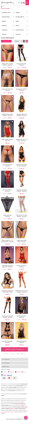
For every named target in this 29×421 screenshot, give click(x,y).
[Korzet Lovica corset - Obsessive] (21, 254)
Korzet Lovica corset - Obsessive (22, 266)
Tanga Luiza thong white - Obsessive (7, 89)
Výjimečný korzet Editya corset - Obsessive (21, 165)
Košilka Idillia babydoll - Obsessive (21, 342)
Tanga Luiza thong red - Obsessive (7, 165)
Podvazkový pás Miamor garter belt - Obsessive (7, 266)
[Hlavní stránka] (2, 6)
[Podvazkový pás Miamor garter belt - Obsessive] (7, 254)
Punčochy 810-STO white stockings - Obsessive (21, 215)
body (26, 407)
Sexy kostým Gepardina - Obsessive (7, 342)
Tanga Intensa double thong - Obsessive (22, 241)
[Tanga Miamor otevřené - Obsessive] (21, 78)
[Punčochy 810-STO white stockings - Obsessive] (21, 204)
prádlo (19, 403)
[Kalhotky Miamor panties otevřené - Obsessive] (7, 103)
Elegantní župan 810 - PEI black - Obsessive (21, 140)
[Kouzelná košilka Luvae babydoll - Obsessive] (21, 103)
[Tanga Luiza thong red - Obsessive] (7, 153)
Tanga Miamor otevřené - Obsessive (22, 89)
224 (21, 353)
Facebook (5, 372)
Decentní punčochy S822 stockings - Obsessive (7, 316)
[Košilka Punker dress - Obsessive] (21, 305)
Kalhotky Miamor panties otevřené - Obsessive (7, 115)
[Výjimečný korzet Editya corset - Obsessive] (21, 153)
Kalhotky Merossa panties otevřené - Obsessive (7, 64)
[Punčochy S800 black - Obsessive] (21, 53)
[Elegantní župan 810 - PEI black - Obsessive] (21, 128)
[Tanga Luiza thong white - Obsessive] (7, 78)
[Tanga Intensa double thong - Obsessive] (21, 229)
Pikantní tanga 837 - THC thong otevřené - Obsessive (7, 241)
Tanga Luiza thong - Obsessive (7, 215)
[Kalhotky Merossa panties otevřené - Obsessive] (7, 53)
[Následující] (24, 354)
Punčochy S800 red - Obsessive (7, 190)
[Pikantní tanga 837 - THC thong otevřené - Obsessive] (7, 229)
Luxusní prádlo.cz (9, 2)
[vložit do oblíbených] (12, 46)
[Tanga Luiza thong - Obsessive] (7, 204)
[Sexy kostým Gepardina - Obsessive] (7, 330)
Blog (24, 372)
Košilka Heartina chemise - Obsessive (7, 140)
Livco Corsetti (4, 411)
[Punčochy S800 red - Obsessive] (7, 179)
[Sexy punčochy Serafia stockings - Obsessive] (21, 179)
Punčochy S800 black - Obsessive (21, 64)
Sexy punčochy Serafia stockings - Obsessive (21, 190)
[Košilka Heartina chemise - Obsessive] (7, 128)
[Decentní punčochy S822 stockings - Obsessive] (7, 305)
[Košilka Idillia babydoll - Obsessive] (21, 330)
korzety (12, 408)
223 (18, 353)
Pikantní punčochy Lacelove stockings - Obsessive (21, 291)
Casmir (11, 411)
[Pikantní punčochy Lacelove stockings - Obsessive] (21, 280)
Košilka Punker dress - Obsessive (22, 316)
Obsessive (24, 410)
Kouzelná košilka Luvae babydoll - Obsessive (21, 115)
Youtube (18, 372)
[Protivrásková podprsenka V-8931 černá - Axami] (7, 280)
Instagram (12, 372)
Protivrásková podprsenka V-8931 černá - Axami (7, 291)
